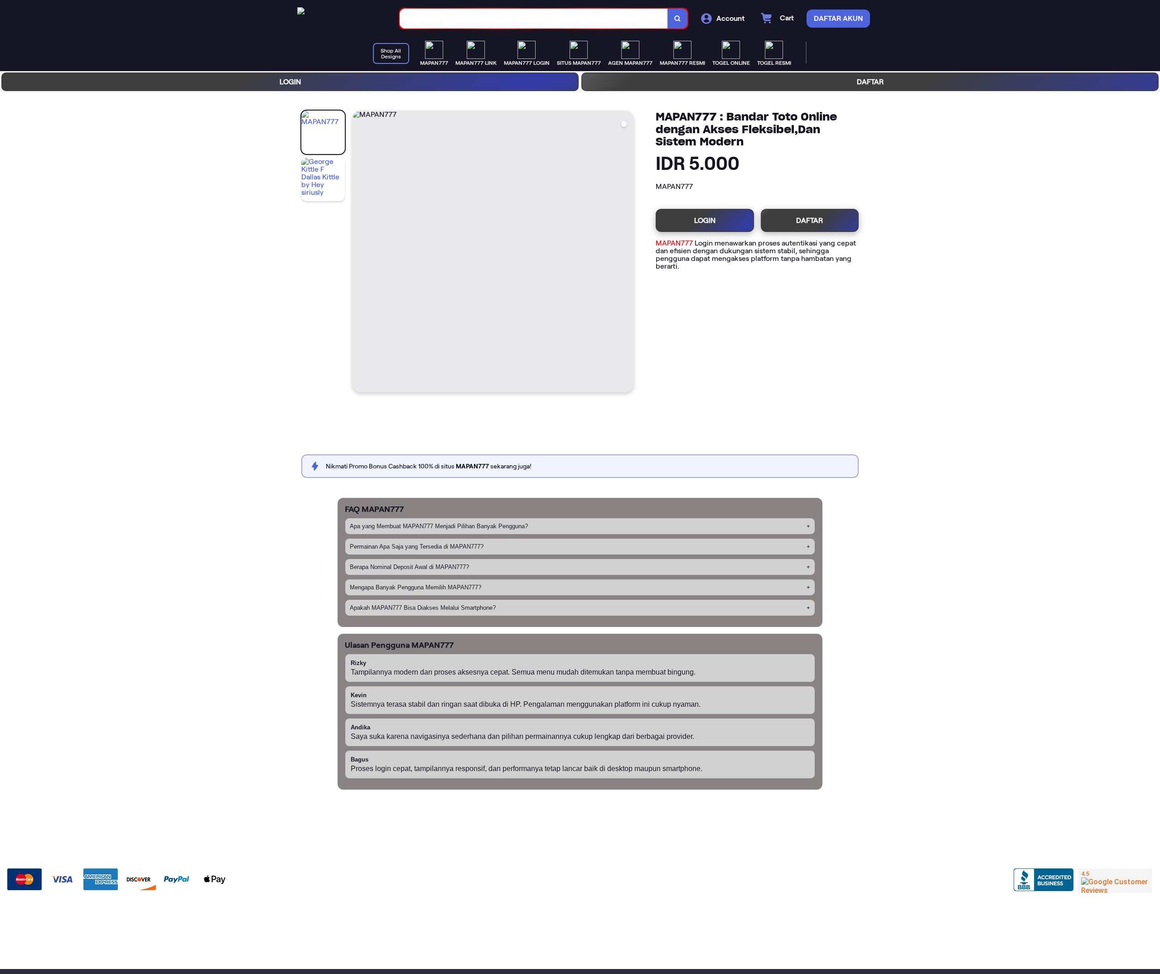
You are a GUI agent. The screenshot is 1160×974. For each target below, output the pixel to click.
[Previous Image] (359, 252)
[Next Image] (626, 252)
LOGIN (290, 82)
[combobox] (534, 19)
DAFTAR (870, 82)
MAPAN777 (674, 243)
